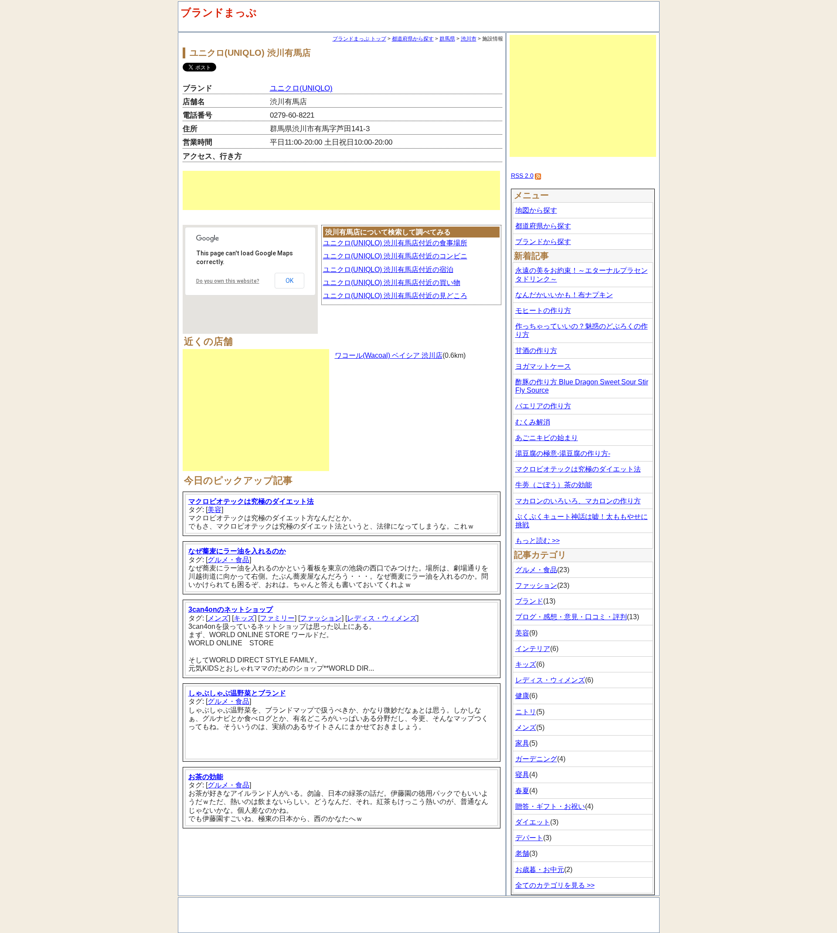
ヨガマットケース (543, 366)
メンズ (218, 618)
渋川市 (468, 39)
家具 (522, 743)
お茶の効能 (205, 776)
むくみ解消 (532, 422)
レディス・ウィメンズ (382, 618)
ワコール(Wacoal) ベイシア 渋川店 (388, 355)
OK (289, 280)
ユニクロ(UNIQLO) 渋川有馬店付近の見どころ (395, 295)
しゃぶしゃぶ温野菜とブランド (237, 693)
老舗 (522, 853)
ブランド (529, 601)
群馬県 (447, 39)
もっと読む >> (537, 540)
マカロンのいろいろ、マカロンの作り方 (578, 501)
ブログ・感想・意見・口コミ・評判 (571, 617)
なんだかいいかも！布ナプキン (564, 295)
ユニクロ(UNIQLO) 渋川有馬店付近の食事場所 (395, 243)
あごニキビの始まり (546, 437)
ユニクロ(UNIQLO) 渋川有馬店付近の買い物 (391, 282)
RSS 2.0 (522, 175)
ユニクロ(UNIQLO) (301, 88)
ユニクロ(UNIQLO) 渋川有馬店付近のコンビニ (395, 256)
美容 (214, 509)
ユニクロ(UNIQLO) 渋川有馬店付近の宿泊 (388, 269)
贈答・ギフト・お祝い (550, 806)
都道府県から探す (413, 39)
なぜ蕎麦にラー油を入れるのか (237, 551)
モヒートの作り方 (543, 310)
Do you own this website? (227, 281)
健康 (522, 695)
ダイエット (532, 822)
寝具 (522, 774)
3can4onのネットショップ (230, 609)
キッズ (244, 618)
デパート (529, 837)
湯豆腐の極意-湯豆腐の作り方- (562, 453)
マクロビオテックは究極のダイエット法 (251, 501)
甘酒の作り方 (536, 350)
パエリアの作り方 (543, 406)
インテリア (532, 648)
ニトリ (525, 712)
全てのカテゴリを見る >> (555, 885)
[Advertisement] (341, 190)
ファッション (321, 618)
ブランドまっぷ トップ (359, 39)
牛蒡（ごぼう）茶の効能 (553, 485)
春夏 (522, 790)
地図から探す (536, 210)
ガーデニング (536, 759)
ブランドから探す (543, 241)
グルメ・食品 (228, 559)
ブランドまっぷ (218, 12)
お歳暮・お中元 (539, 869)
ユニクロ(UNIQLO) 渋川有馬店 (250, 53)
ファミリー (277, 618)
